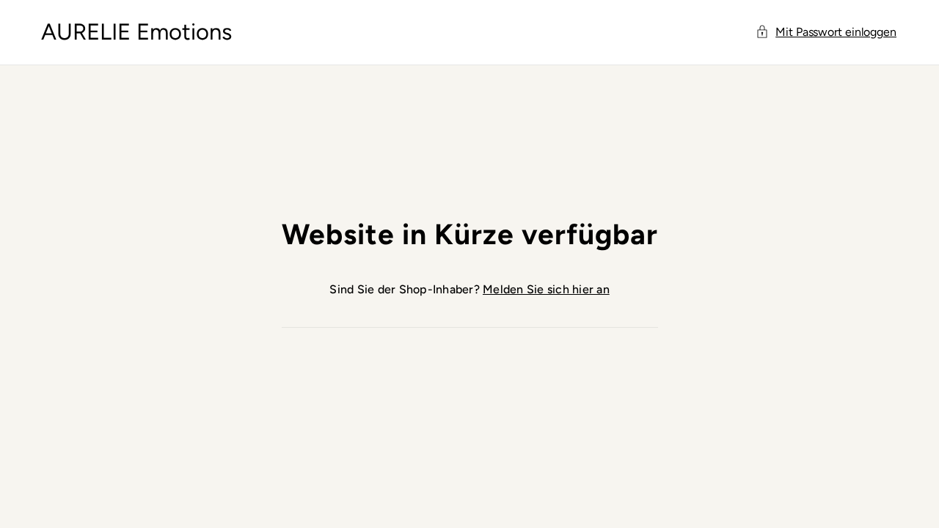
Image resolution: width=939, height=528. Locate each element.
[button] (827, 32)
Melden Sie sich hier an (546, 289)
